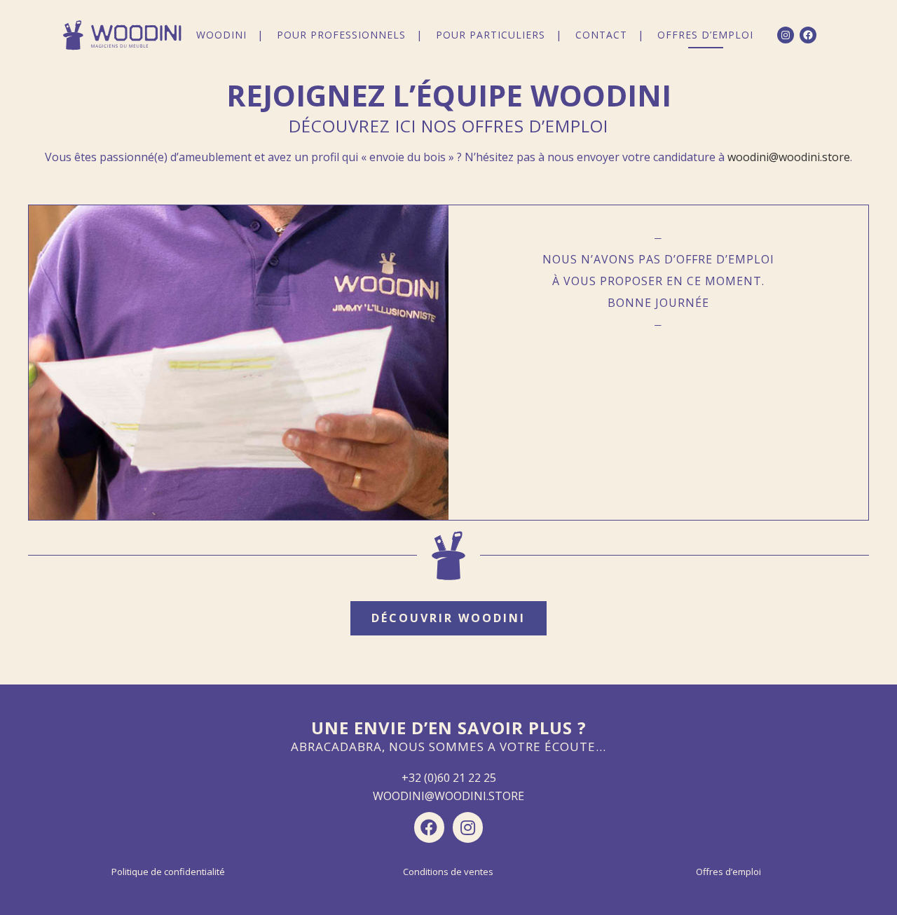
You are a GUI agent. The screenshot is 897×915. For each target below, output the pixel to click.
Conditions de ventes (448, 871)
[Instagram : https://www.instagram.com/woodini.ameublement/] (785, 35)
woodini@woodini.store (788, 157)
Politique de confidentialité (168, 871)
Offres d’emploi (728, 871)
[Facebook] (429, 827)
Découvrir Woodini (448, 618)
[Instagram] (468, 827)
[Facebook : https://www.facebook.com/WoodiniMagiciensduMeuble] (808, 35)
